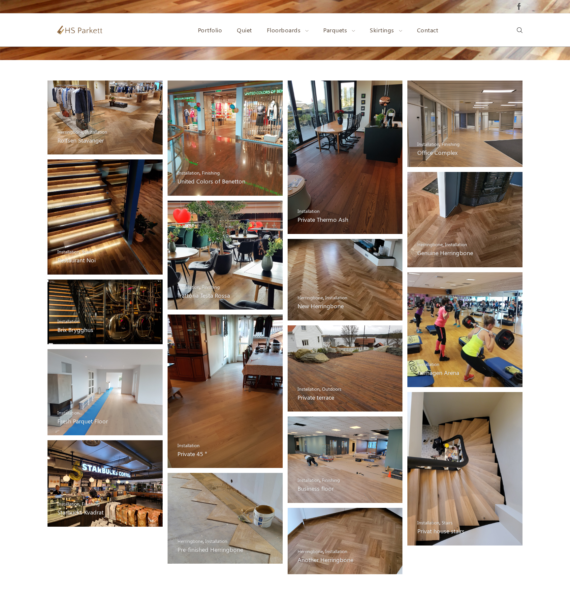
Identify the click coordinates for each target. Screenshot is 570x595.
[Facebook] (519, 7)
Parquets (335, 30)
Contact (427, 30)
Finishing (211, 173)
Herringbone (70, 132)
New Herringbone (321, 306)
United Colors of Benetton (211, 181)
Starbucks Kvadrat (80, 512)
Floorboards (284, 30)
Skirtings (382, 30)
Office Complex (437, 152)
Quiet (244, 30)
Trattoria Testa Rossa (203, 295)
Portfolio (210, 30)
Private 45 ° (192, 453)
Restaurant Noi (76, 260)
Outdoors (331, 389)
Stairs (87, 251)
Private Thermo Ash (323, 219)
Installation (96, 132)
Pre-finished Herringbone (210, 549)
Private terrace (316, 397)
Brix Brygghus (75, 329)
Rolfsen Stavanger (80, 140)
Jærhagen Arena (438, 372)
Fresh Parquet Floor (82, 421)
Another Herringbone (325, 559)
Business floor (316, 488)
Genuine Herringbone (445, 252)
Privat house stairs (440, 531)
